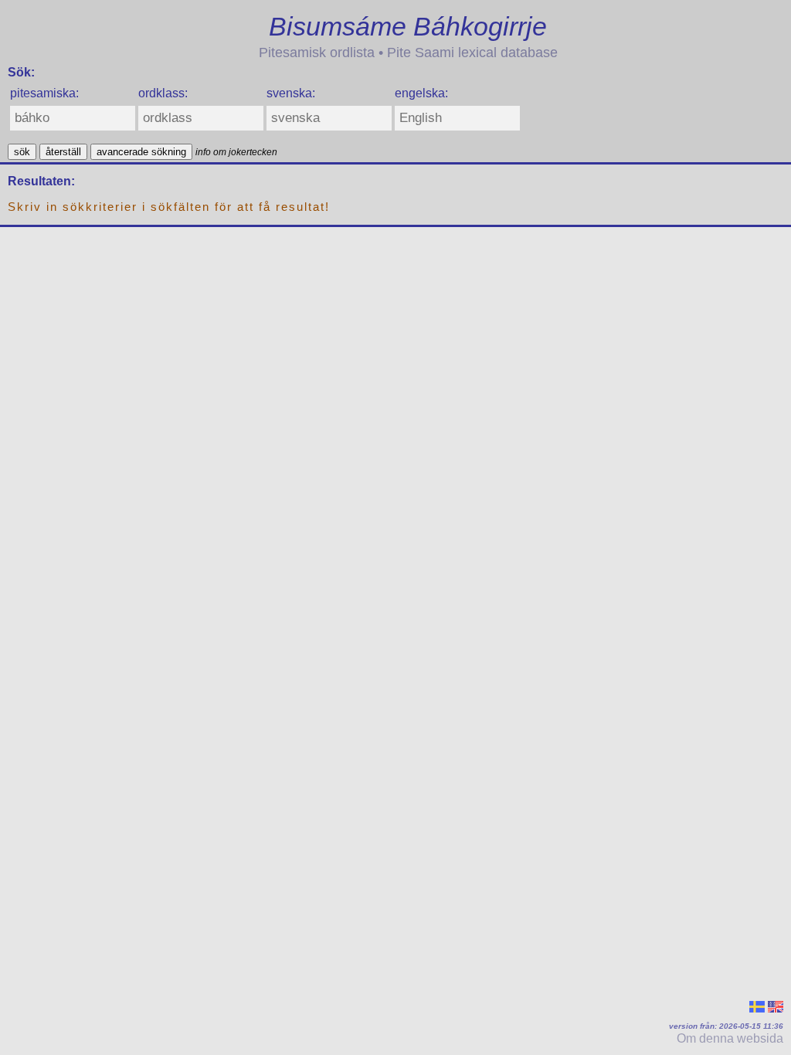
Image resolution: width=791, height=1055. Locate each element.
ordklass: (163, 93)
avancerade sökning (141, 152)
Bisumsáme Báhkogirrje (408, 26)
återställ (63, 152)
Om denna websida (730, 1038)
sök (22, 152)
